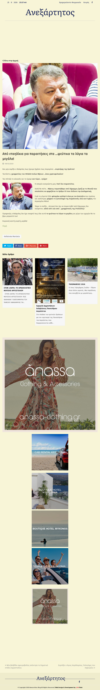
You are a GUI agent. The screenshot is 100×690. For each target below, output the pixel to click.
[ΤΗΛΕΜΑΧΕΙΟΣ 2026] (82, 270)
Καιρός (86, 2)
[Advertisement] (50, 40)
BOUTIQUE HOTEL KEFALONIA (50, 491)
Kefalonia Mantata (12, 236)
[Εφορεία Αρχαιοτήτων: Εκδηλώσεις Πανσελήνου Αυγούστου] (50, 280)
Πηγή (4, 226)
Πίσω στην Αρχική (11, 61)
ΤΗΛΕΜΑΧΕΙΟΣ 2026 (77, 284)
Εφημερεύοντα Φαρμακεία (70, 2)
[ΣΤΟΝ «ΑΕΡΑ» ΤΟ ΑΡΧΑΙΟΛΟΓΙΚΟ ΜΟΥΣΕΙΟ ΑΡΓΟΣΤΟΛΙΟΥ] (17, 271)
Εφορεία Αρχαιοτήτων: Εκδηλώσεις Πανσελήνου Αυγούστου (46, 308)
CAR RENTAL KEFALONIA (50, 452)
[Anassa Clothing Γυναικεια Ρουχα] (50, 431)
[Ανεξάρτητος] (50, 13)
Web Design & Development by (68, 687)
